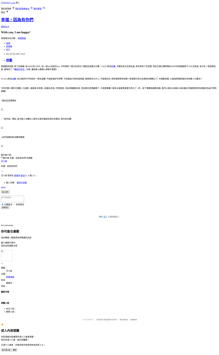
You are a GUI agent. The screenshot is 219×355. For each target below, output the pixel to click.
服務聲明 (133, 320)
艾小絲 (4, 161)
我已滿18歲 (6, 350)
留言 (23, 175)
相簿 (8, 43)
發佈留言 (5, 207)
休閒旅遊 (22, 38)
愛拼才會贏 (22, 183)
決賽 (14, 79)
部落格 (9, 46)
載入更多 (5, 192)
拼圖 (9, 60)
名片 (8, 49)
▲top (3, 187)
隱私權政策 (124, 320)
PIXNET (90, 320)
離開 (14, 350)
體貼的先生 (19, 69)
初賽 (113, 66)
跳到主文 (5, 27)
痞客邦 (17, 175)
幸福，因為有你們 (17, 19)
